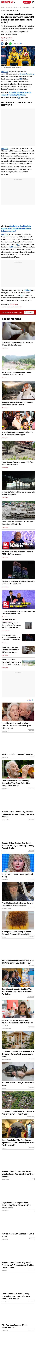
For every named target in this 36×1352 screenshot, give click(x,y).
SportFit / (8, 7)
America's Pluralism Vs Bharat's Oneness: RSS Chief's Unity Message (17, 553)
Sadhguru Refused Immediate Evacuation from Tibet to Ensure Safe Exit (17, 403)
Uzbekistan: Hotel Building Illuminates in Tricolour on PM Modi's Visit (11, 638)
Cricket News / (15, 7)
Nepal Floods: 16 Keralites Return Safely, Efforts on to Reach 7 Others (17, 373)
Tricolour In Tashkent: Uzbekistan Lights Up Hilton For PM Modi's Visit (18, 582)
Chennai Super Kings (26, 74)
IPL (21, 79)
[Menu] (33, 2)
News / (3, 7)
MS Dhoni (4, 71)
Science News (5, 630)
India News (5, 348)
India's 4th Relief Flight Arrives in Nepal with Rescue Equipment (18, 493)
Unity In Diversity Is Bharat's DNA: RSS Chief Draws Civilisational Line (18, 612)
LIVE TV (27, 2)
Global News (5, 587)
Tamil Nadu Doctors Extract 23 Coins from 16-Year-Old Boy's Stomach (17, 343)
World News (5, 378)
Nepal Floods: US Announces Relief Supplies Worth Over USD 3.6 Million (18, 523)
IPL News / (23, 7)
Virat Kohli (21, 95)
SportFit (3, 40)
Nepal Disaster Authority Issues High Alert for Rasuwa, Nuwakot (17, 463)
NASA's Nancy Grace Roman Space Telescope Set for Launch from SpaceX (11, 626)
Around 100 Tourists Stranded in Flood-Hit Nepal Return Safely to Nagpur (17, 433)
